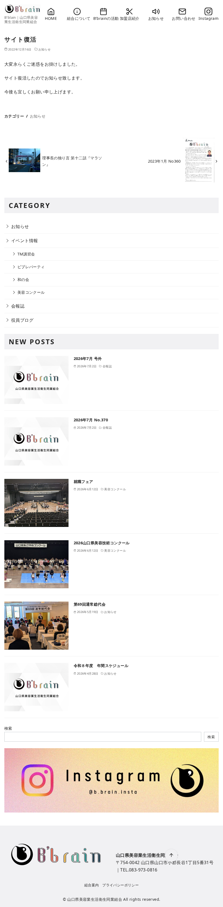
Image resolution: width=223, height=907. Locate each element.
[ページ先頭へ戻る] (171, 855)
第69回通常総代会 (90, 604)
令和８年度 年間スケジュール (101, 665)
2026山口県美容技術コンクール (102, 542)
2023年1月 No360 (164, 161)
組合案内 (91, 885)
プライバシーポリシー (120, 885)
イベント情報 (24, 241)
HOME (51, 18)
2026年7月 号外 (88, 358)
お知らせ (156, 18)
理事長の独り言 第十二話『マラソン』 (72, 161)
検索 (8, 728)
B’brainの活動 (103, 18)
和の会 (23, 279)
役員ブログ (22, 320)
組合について (77, 18)
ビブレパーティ (31, 266)
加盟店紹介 (130, 18)
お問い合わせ (182, 18)
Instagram (209, 18)
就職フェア (85, 481)
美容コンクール (31, 292)
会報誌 (17, 306)
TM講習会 (26, 254)
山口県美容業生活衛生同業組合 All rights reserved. (113, 899)
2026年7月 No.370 (91, 419)
